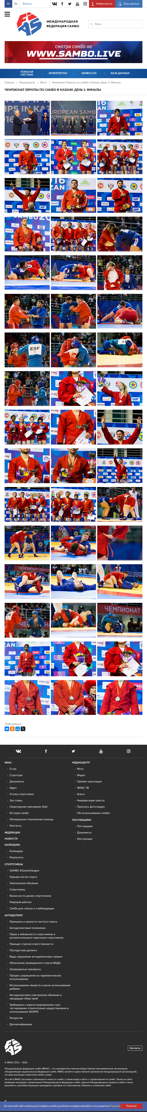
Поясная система (26, 73)
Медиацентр (27, 82)
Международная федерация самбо (63, 24)
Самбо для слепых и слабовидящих (32, 908)
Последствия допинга (23, 950)
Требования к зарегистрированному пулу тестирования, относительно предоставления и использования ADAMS (39, 1008)
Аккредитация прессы (91, 800)
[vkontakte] (54, 4)
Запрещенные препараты (25, 969)
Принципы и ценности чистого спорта (33, 921)
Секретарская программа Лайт (29, 807)
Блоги (81, 794)
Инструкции (84, 839)
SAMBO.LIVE (89, 73)
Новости (11, 839)
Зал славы (16, 800)
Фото (43, 82)
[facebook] (62, 4)
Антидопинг (14, 915)
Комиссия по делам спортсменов (30, 896)
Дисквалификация (21, 1024)
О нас (13, 769)
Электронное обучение (24, 883)
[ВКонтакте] (7, 729)
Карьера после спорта (23, 877)
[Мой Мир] (17, 729)
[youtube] (77, 4)
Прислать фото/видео (91, 807)
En (16, 3)
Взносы (27, 3)
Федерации (12, 833)
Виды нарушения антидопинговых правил (36, 956)
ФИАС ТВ (83, 788)
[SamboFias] (13, 1047)
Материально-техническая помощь (31, 819)
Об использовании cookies (93, 813)
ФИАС (8, 763)
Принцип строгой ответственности (31, 944)
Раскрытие (16, 1018)
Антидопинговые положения (28, 928)
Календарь (12, 845)
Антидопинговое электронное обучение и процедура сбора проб (36, 997)
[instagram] (85, 4)
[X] (23, 729)
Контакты (15, 825)
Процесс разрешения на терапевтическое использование (35, 977)
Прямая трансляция (89, 781)
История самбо (19, 813)
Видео (81, 775)
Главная (10, 82)
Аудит (13, 788)
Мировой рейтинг (21, 902)
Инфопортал (58, 73)
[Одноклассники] (12, 729)
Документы (17, 781)
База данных (120, 73)
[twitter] (70, 4)
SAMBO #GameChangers (24, 870)
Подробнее (116, 1106)
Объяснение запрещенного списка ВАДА (35, 963)
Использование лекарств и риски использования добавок (40, 987)
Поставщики (81, 820)
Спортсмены (14, 864)
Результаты (16, 857)
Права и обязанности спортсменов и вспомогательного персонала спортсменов (36, 936)
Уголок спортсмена (22, 794)
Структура (16, 775)
